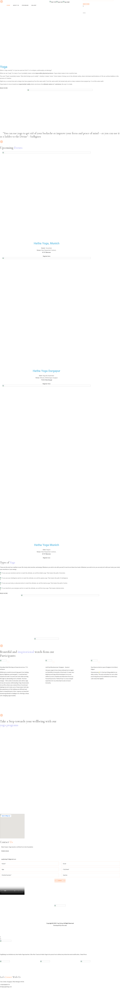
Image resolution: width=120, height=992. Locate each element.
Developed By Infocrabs (60, 925)
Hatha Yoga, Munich (46, 243)
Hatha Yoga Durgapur (46, 371)
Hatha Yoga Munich (46, 545)
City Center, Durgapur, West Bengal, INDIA (12, 981)
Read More (83, 954)
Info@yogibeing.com (6, 986)
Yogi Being (60, 923)
